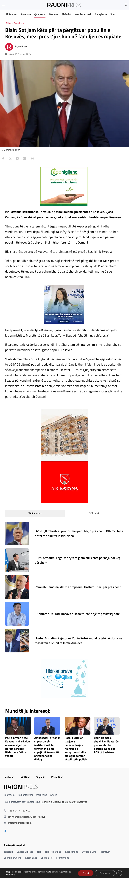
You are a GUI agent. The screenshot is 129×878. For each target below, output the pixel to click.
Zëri (39, 852)
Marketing (41, 795)
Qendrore (39, 14)
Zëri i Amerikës (53, 852)
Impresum (9, 795)
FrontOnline (62, 858)
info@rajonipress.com (19, 823)
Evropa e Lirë (89, 852)
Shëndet (66, 14)
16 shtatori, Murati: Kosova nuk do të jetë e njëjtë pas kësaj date (77, 613)
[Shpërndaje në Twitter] (10, 158)
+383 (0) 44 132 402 (19, 810)
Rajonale (26, 14)
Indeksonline (71, 852)
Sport (113, 14)
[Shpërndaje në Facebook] (3, 158)
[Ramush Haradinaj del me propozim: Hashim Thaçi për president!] (17, 587)
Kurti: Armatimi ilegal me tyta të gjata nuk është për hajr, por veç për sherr (77, 560)
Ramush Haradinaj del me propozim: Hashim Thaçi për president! (78, 586)
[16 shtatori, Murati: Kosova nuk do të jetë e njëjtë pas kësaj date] (17, 614)
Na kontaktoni (25, 795)
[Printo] (31, 158)
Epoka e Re (47, 858)
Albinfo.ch (105, 852)
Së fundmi (11, 14)
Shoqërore (101, 14)
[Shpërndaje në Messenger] (17, 158)
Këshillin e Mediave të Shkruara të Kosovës (64, 802)
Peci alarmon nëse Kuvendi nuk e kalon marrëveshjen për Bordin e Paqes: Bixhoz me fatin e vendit (17, 747)
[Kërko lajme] (126, 5)
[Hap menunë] (3, 5)
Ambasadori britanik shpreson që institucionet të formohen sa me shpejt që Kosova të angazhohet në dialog (47, 748)
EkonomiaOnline (12, 858)
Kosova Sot (31, 858)
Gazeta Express (25, 852)
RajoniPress (21, 46)
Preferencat (104, 873)
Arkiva (53, 795)
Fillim (8, 23)
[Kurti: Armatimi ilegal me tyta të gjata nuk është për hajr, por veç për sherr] (17, 560)
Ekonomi (53, 14)
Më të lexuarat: (35, 513)
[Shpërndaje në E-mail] (24, 158)
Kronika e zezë (83, 14)
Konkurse (9, 777)
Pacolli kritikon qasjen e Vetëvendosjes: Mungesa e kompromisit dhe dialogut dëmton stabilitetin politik (76, 748)
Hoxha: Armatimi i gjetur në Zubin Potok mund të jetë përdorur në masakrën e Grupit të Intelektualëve (78, 640)
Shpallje (40, 777)
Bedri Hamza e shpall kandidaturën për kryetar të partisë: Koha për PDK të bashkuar (106, 745)
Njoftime (25, 777)
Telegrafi (8, 852)
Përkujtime (57, 777)
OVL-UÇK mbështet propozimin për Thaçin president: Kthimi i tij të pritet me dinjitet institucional (79, 533)
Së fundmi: (94, 513)
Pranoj (86, 873)
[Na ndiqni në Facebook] (5, 831)
